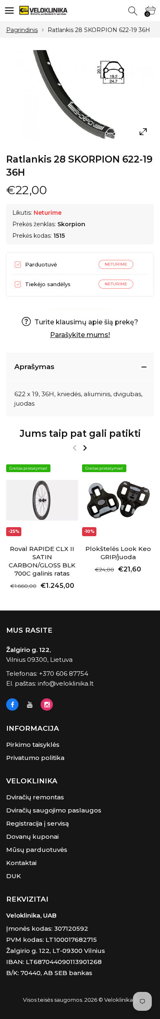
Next (84, 448)
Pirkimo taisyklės (32, 744)
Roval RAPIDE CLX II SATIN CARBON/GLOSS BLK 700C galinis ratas (42, 561)
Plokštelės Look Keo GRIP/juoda (118, 553)
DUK (13, 876)
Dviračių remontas (35, 797)
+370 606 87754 (63, 673)
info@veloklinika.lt (66, 683)
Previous (74, 448)
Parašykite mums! (80, 335)
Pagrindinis (22, 30)
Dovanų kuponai (32, 836)
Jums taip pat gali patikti (80, 433)
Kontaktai (21, 863)
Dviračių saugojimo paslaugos (53, 810)
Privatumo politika (35, 758)
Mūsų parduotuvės (36, 850)
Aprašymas (34, 367)
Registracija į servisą (37, 823)
